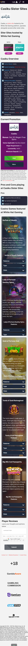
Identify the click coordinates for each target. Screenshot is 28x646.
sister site (10, 23)
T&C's (4, 180)
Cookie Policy (23, 555)
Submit (14, 547)
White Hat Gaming (20, 67)
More (8, 53)
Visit (14, 158)
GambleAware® (9, 180)
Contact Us (4, 555)
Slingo (17, 112)
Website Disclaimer (13, 555)
